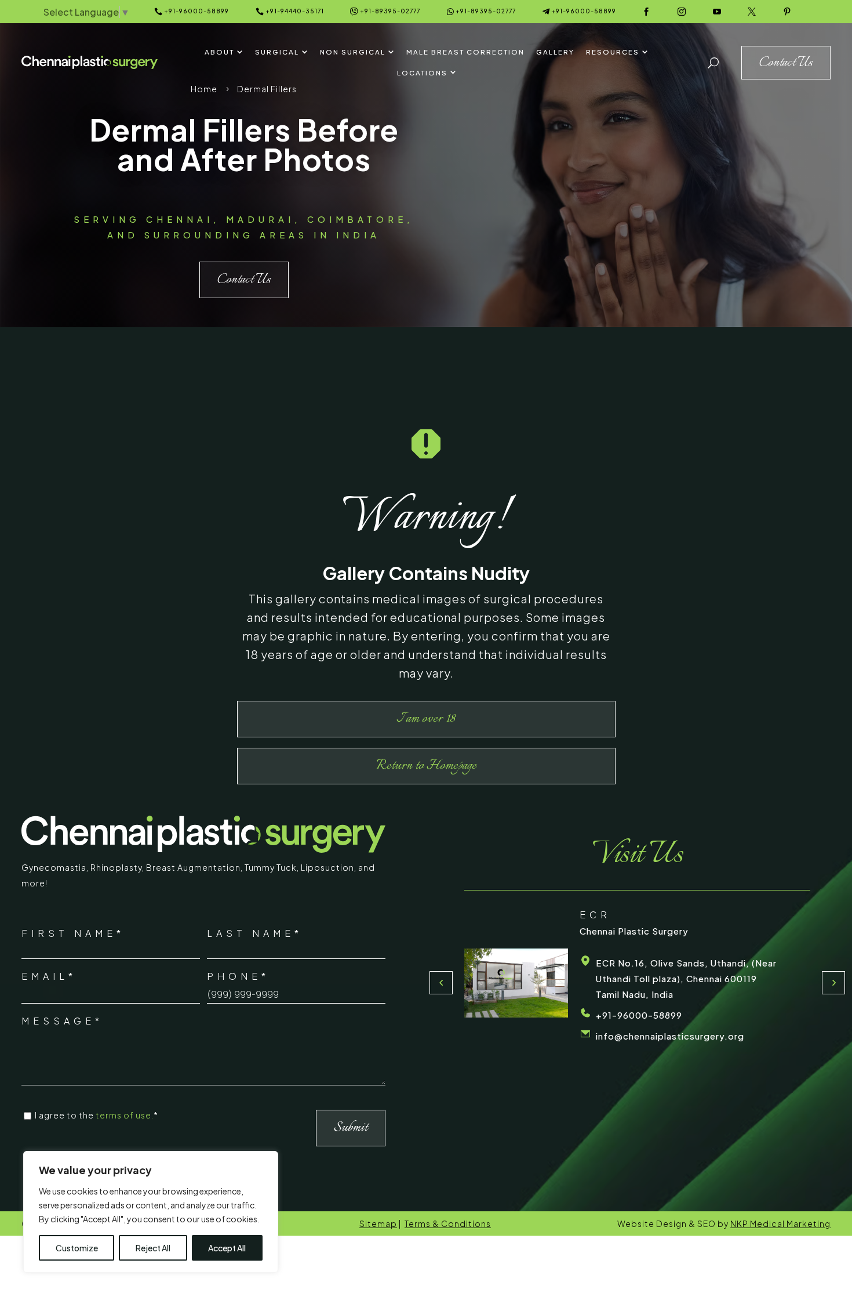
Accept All (227, 1248)
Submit (350, 1128)
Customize (77, 1248)
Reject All (153, 1248)
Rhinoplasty (116, 867)
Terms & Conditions (448, 1223)
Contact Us (244, 280)
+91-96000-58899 (639, 1014)
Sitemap (378, 1223)
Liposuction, (329, 867)
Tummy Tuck (271, 867)
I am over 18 (426, 719)
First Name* (73, 933)
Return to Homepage (426, 766)
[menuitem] (224, 52)
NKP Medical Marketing (780, 1223)
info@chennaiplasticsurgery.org (670, 1035)
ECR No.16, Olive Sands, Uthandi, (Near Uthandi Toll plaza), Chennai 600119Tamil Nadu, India (686, 978)
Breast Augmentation (193, 867)
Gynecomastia (53, 867)
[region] (150, 1212)
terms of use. (125, 1115)
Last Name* (255, 933)
